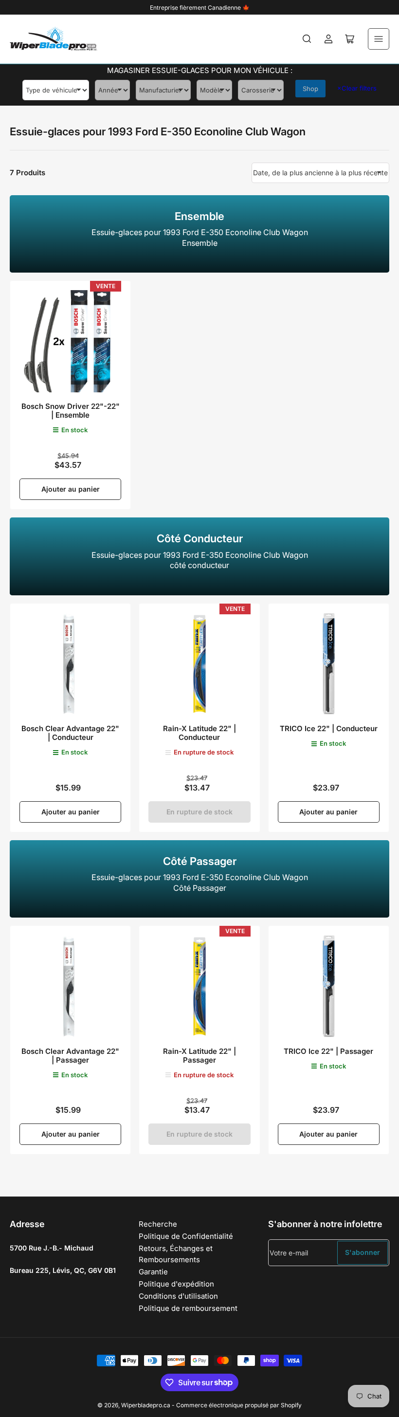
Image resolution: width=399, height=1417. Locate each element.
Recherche (158, 1224)
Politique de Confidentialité (186, 1236)
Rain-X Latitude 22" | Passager (199, 1056)
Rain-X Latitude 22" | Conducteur (199, 733)
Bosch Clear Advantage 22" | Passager (70, 1056)
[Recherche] (307, 39)
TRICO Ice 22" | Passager (328, 1051)
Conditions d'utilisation (178, 1296)
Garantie (153, 1271)
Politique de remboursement (188, 1308)
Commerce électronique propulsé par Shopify (239, 1405)
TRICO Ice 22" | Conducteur (329, 728)
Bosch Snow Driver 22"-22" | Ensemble (70, 411)
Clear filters (357, 88)
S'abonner (362, 1252)
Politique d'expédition (176, 1283)
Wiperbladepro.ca (145, 1405)
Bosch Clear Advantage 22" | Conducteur (70, 733)
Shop (310, 88)
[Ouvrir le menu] (378, 39)
